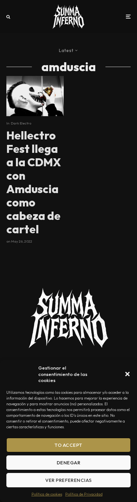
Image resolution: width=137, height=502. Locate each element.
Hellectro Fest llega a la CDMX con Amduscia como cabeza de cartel (33, 182)
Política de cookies (47, 494)
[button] (127, 374)
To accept (68, 445)
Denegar (68, 463)
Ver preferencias (68, 480)
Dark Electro (21, 123)
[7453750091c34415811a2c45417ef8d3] (35, 96)
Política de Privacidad (84, 494)
